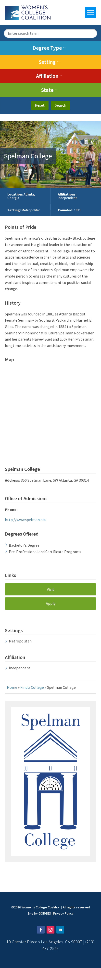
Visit (50, 589)
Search (60, 105)
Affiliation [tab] (47, 75)
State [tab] (47, 89)
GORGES (44, 913)
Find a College (32, 687)
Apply (50, 603)
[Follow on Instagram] (50, 930)
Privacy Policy (63, 913)
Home (12, 687)
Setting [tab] (47, 61)
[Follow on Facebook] (41, 930)
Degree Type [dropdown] (47, 47)
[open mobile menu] (90, 12)
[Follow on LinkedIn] (60, 930)
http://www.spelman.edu (25, 519)
